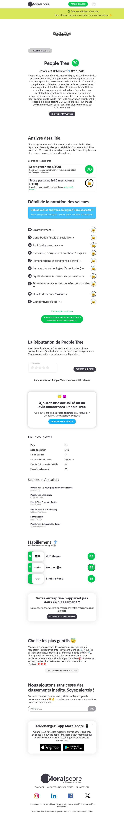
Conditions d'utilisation (41, 812)
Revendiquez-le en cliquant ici (62, 318)
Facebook (70, 796)
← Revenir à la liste (40, 51)
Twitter (87, 796)
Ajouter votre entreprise (62, 617)
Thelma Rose (54, 578)
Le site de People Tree (62, 114)
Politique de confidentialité (63, 812)
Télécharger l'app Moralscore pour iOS (50, 747)
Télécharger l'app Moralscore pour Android (73, 747)
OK (92, 709)
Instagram (36, 796)
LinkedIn (53, 796)
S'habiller (45, 71)
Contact (39, 787)
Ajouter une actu (85, 369)
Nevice (50, 567)
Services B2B (82, 787)
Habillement (60, 71)
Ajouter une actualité (62, 421)
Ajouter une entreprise (60, 787)
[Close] (92, 724)
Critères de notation (62, 311)
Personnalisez (78, 4)
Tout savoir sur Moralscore (62, 671)
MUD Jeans (53, 556)
